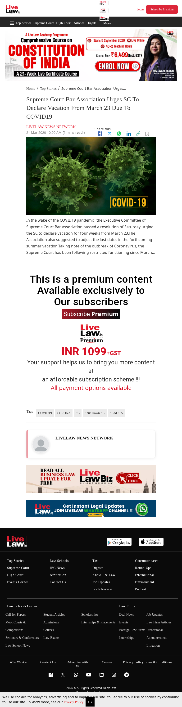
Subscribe (91, 314)
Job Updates (101, 582)
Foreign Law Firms (132, 630)
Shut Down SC (95, 413)
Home (30, 88)
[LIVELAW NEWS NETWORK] (40, 444)
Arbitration (58, 575)
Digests (91, 23)
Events (123, 622)
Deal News (126, 614)
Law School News (17, 645)
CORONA (64, 413)
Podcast (140, 589)
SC (78, 413)
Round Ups (143, 568)
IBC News (57, 568)
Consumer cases (146, 561)
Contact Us (58, 582)
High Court (63, 23)
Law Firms (127, 606)
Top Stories (23, 23)
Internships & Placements (98, 622)
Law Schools (59, 561)
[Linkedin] (129, 133)
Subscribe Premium (161, 9)
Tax (95, 561)
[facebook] (100, 133)
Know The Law (103, 575)
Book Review (102, 589)
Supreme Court (43, 23)
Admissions (51, 622)
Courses (48, 630)
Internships (126, 638)
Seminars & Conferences (22, 638)
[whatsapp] (119, 133)
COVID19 (45, 413)
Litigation (153, 645)
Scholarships (89, 614)
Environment (144, 582)
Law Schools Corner (22, 606)
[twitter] (110, 133)
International (144, 575)
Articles (79, 23)
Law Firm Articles (158, 622)
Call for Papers (15, 614)
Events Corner (17, 582)
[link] (138, 133)
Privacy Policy (74, 702)
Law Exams (51, 638)
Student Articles (54, 614)
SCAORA (116, 413)
